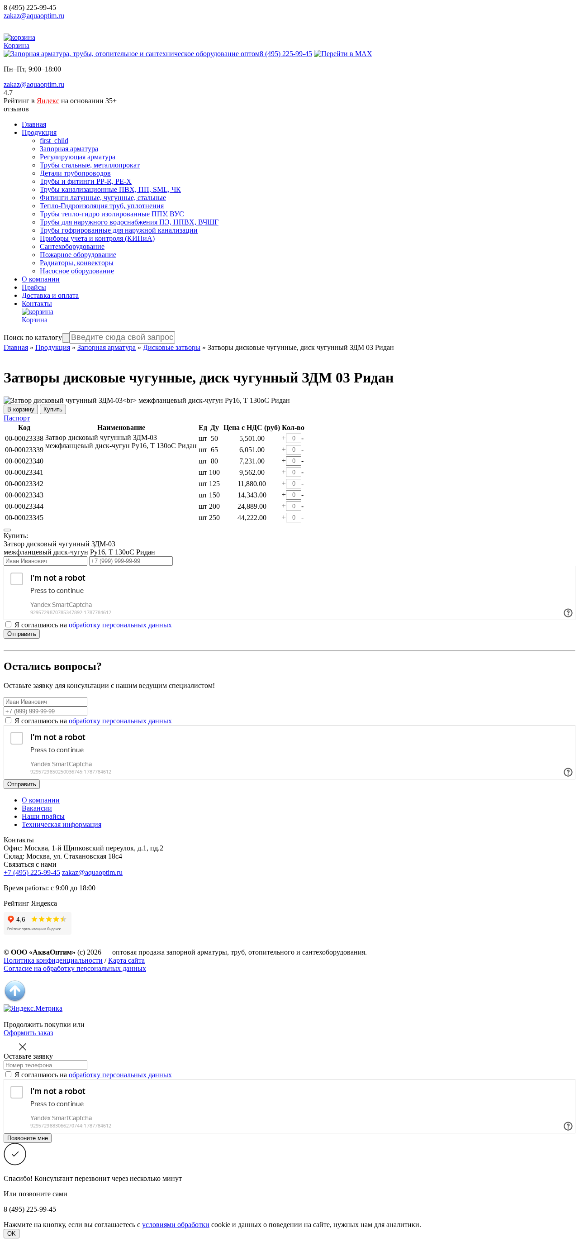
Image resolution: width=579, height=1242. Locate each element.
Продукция (39, 132)
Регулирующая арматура (77, 157)
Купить (52, 409)
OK (11, 1233)
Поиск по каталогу (33, 337)
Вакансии (37, 808)
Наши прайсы (43, 816)
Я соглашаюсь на (93, 721)
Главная (34, 124)
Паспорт (17, 418)
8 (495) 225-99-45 (30, 7)
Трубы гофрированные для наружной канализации (119, 230)
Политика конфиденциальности (53, 960)
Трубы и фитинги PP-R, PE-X (86, 181)
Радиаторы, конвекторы (77, 263)
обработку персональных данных (120, 625)
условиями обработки (175, 1224)
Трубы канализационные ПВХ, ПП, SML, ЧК (110, 189)
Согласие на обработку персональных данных (75, 968)
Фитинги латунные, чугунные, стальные (103, 197)
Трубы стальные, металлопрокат (90, 165)
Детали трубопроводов (75, 173)
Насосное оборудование (77, 271)
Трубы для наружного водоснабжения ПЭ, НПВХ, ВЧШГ (129, 222)
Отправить (21, 634)
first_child (54, 140)
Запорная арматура (69, 149)
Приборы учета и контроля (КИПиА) (97, 238)
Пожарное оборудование (78, 254)
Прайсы (34, 287)
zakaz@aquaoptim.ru (34, 15)
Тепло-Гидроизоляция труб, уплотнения (102, 206)
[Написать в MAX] (343, 53)
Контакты (37, 303)
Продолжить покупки (37, 1024)
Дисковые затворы (171, 347)
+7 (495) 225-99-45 (32, 872)
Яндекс (48, 101)
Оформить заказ (28, 1033)
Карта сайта (126, 960)
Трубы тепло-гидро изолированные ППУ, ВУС (112, 214)
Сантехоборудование (72, 246)
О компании (41, 279)
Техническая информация (61, 824)
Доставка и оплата (50, 295)
